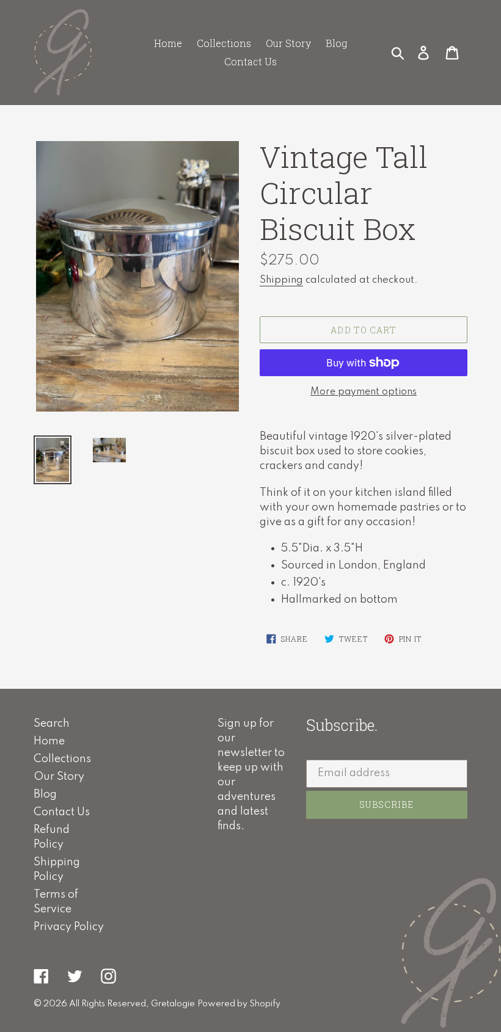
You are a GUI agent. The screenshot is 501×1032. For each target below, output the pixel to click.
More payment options (363, 392)
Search (52, 723)
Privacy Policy (69, 926)
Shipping (281, 280)
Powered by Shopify (238, 1004)
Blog (45, 794)
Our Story (59, 776)
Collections (62, 759)
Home (49, 741)
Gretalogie (173, 1004)
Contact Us (62, 812)
